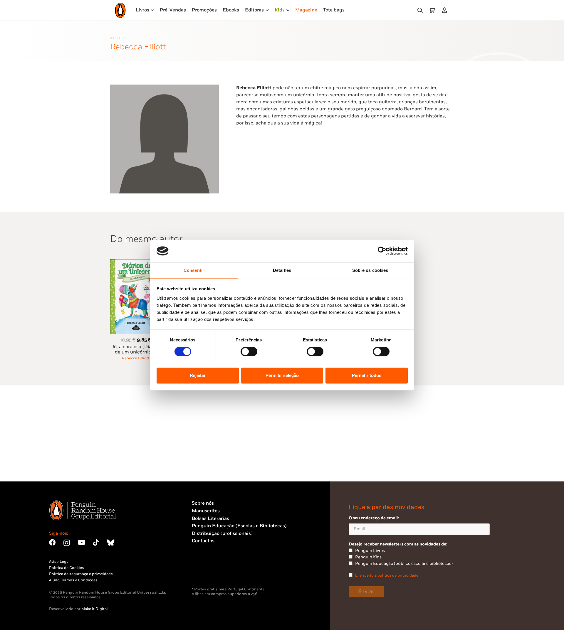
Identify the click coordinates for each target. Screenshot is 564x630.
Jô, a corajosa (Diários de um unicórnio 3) (136, 349)
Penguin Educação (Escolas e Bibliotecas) (239, 526)
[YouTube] (81, 542)
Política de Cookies (66, 567)
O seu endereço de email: (374, 518)
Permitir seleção (282, 375)
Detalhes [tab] (282, 270)
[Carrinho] (432, 10)
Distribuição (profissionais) (222, 533)
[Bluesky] (111, 542)
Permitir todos (366, 375)
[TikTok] (96, 542)
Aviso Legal (59, 561)
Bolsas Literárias (210, 518)
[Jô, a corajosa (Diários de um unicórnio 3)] (135, 262)
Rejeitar (198, 375)
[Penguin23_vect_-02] (209, 571)
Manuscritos (206, 511)
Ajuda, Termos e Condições (73, 580)
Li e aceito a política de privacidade (386, 575)
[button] (420, 10)
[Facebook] (52, 542)
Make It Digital (94, 609)
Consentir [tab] (194, 270)
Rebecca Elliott (136, 358)
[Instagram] (66, 543)
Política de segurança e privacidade (81, 574)
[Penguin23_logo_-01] (120, 10)
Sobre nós (203, 503)
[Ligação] (445, 10)
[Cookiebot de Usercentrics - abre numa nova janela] (382, 251)
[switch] (249, 351)
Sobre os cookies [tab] (370, 270)
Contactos (203, 541)
